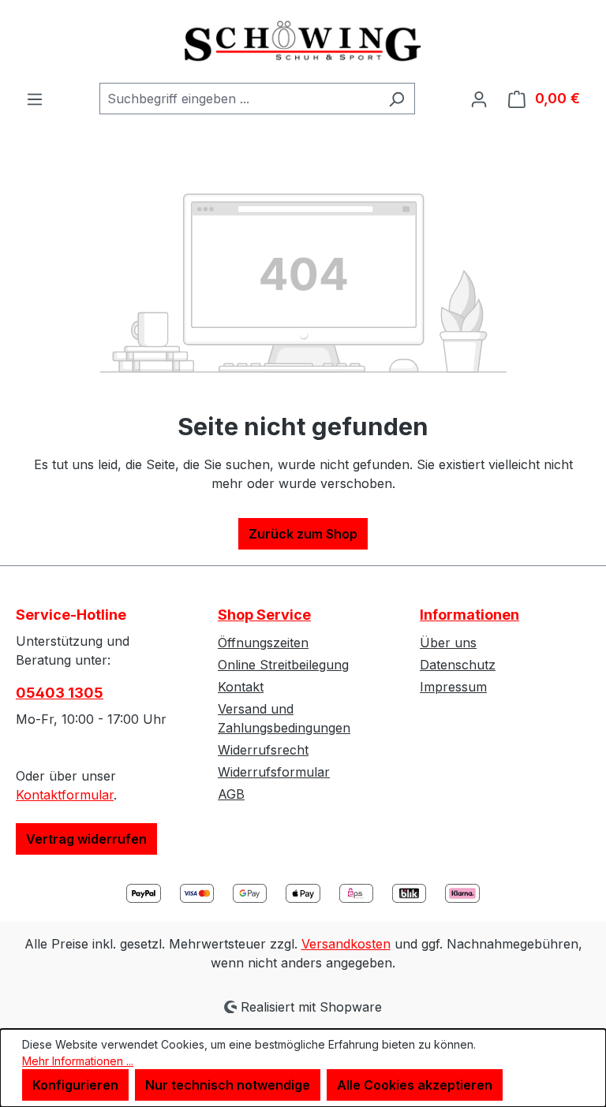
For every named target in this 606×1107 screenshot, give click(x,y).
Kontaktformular (65, 795)
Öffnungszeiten (263, 642)
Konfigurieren (75, 1085)
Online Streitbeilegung (283, 665)
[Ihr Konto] (479, 98)
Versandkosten (346, 944)
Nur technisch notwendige (227, 1085)
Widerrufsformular (274, 772)
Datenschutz (458, 665)
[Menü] (35, 98)
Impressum (453, 687)
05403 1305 (59, 692)
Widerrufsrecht (263, 750)
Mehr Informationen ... (77, 1061)
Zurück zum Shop (303, 534)
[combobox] (239, 98)
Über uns (448, 642)
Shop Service (264, 614)
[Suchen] (396, 98)
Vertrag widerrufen (86, 839)
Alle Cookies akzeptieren (414, 1085)
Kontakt (241, 687)
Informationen (469, 614)
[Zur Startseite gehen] (303, 41)
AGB (231, 794)
